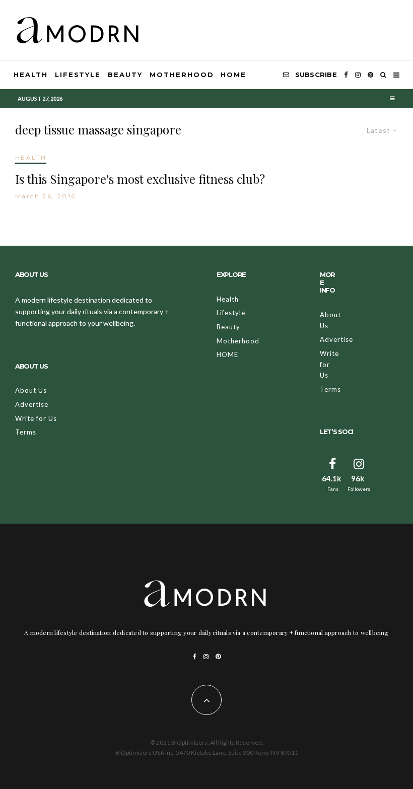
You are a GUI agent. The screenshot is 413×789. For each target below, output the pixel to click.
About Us (31, 390)
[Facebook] (346, 75)
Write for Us (36, 418)
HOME (233, 74)
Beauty (125, 74)
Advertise (31, 404)
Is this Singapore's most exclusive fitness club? (140, 179)
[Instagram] (358, 75)
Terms (25, 432)
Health (31, 74)
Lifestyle (78, 74)
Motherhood (182, 74)
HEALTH (30, 157)
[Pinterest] (370, 75)
